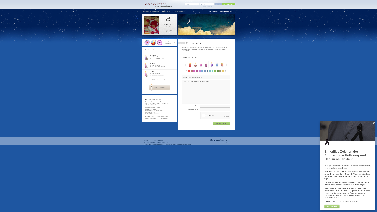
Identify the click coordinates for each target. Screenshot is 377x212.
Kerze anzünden (160, 87)
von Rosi (152, 63)
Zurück (182, 43)
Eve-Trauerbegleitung (155, 144)
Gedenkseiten (172, 144)
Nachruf (146, 11)
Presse (163, 142)
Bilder (164, 11)
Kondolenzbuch (178, 11)
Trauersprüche (181, 144)
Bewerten (188, 144)
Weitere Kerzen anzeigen (159, 80)
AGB (145, 142)
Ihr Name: (196, 106)
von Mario (153, 72)
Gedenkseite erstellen (229, 4)
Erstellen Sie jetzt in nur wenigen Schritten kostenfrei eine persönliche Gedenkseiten (157, 117)
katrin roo (157, 103)
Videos (169, 11)
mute (157, 50)
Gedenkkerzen (155, 11)
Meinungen (165, 144)
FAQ (167, 142)
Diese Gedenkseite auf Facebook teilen (222, 11)
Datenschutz (157, 142)
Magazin (146, 144)
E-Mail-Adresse (193, 109)
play (153, 50)
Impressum (150, 142)
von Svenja (153, 55)
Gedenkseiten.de (158, 140)
